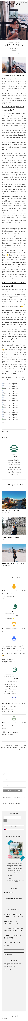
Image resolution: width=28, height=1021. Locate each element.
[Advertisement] (14, 990)
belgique (6, 431)
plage (8, 434)
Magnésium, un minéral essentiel (12, 923)
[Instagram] (1, 5)
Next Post (8, 422)
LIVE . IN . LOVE (12, 732)
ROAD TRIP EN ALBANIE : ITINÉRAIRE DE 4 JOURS (14, 915)
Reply (24, 590)
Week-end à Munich (11, 510)
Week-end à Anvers (10, 537)
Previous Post (18, 424)
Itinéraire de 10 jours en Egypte (14, 937)
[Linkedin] (7, 2)
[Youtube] (5, 2)
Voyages (17, 42)
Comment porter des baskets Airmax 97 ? (13, 930)
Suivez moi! (7, 969)
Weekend (18, 434)
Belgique (10, 42)
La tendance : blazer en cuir (13, 944)
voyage (13, 434)
